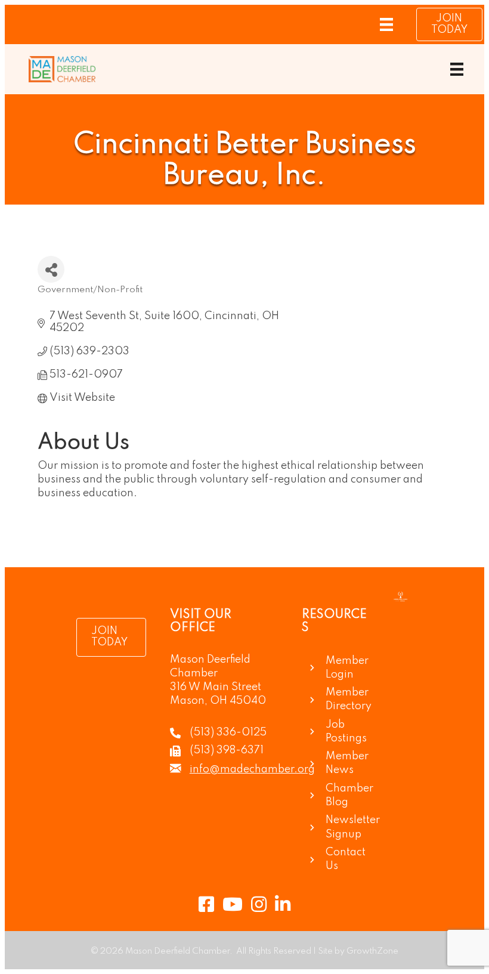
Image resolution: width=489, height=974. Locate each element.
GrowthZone (372, 951)
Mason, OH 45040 (218, 700)
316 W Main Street (215, 687)
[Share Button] (51, 269)
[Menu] (386, 24)
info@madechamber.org (252, 769)
